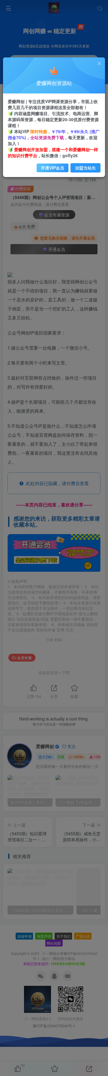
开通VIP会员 (52, 168)
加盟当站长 (85, 168)
